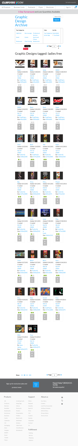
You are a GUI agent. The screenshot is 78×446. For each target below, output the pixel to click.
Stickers (18, 423)
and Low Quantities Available (39, 11)
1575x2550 (36, 157)
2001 (19, 152)
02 (43, 150)
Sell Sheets (19, 420)
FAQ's (30, 401)
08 (46, 150)
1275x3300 (49, 157)
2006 (19, 78)
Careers (43, 403)
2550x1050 (23, 231)
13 (20, 113)
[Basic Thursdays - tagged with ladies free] (20, 63)
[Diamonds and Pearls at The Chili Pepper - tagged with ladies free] (20, 291)
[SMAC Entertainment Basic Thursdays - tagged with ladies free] (20, 101)
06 (18, 113)
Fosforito (22, 154)
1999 (32, 152)
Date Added (56, 33)
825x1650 (49, 272)
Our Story (43, 401)
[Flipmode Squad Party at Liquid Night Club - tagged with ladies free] (58, 212)
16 (59, 188)
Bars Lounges (28, 33)
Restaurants (36, 41)
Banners (6, 406)
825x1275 (49, 194)
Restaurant (19, 41)
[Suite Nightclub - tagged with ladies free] (45, 63)
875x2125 (61, 194)
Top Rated (56, 35)
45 (27, 375)
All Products (6, 7)
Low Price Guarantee (46, 406)
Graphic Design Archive (21, 21)
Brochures (50, 7)
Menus (18, 406)
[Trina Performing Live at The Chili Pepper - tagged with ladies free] (20, 254)
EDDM (6, 432)
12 (46, 76)
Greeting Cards (20, 401)
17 (59, 113)
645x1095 (36, 82)
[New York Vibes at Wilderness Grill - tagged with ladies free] (32, 291)
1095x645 (23, 82)
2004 (57, 115)
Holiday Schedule (45, 408)
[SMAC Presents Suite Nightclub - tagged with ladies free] (58, 63)
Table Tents (19, 425)
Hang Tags (19, 403)
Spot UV (30, 408)
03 (31, 113)
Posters (18, 411)
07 (31, 150)
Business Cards (19, 7)
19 (20, 341)
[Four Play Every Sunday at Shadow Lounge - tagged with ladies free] (58, 291)
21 (46, 304)
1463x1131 (49, 235)
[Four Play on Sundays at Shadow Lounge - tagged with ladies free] (32, 328)
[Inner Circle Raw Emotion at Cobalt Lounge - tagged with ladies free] (45, 212)
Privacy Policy (44, 413)
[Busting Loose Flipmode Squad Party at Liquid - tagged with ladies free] (45, 254)
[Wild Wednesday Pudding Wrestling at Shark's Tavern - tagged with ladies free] (20, 328)
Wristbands (19, 430)
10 (20, 150)
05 (33, 76)
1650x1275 (62, 310)
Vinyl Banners (20, 428)
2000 (57, 152)
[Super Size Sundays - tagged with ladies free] (58, 101)
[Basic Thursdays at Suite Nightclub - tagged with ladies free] (32, 63)
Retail (17, 37)
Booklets (6, 408)
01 (18, 76)
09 (31, 76)
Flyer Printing (28, 41)
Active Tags (47, 35)
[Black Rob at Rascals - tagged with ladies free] (32, 254)
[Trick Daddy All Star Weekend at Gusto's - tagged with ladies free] (20, 138)
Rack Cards (19, 418)
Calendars (7, 420)
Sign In (68, 7)
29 (33, 113)
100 (30, 375)
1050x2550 (62, 157)
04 (43, 113)
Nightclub (18, 33)
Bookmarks (7, 411)
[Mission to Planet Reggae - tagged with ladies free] (45, 175)
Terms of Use (44, 415)
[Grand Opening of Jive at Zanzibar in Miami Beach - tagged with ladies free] (45, 291)
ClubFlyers (22, 80)
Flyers (41, 7)
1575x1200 (49, 310)
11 (56, 113)
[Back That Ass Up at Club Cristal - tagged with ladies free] (32, 138)
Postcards (31, 7)
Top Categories (48, 33)
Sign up (35, 384)
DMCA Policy (44, 411)
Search (56, 20)
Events (26, 37)
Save (26, 49)
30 (20, 76)
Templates (31, 420)
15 (59, 76)
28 (33, 188)
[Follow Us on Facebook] (62, 397)
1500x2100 (23, 157)
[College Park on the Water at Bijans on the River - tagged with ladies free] (32, 212)
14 (33, 225)
